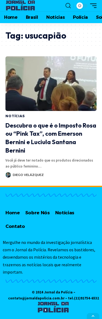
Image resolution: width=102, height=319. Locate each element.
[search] (68, 5)
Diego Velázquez (28, 175)
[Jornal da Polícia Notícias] (20, 5)
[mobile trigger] (92, 6)
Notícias (15, 116)
